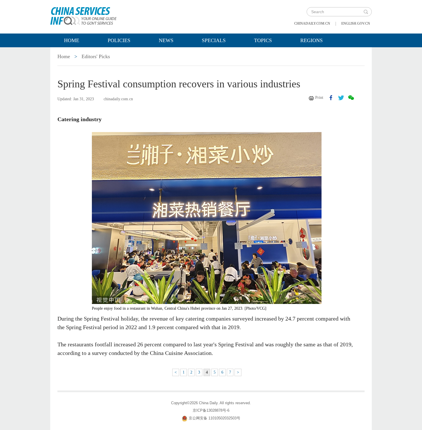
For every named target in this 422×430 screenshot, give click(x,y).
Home (71, 40)
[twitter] (341, 98)
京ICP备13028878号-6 (211, 410)
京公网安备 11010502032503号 (214, 418)
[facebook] (331, 98)
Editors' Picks (96, 56)
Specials (214, 40)
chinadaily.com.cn (312, 23)
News (166, 40)
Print (319, 97)
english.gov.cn (355, 23)
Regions (311, 40)
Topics (263, 40)
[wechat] (351, 98)
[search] (365, 11)
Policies (119, 40)
